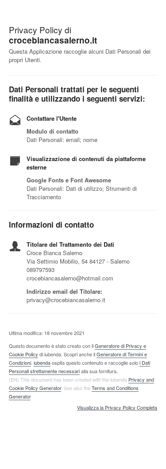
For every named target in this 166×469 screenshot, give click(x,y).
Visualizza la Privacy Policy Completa (117, 407)
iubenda (42, 362)
